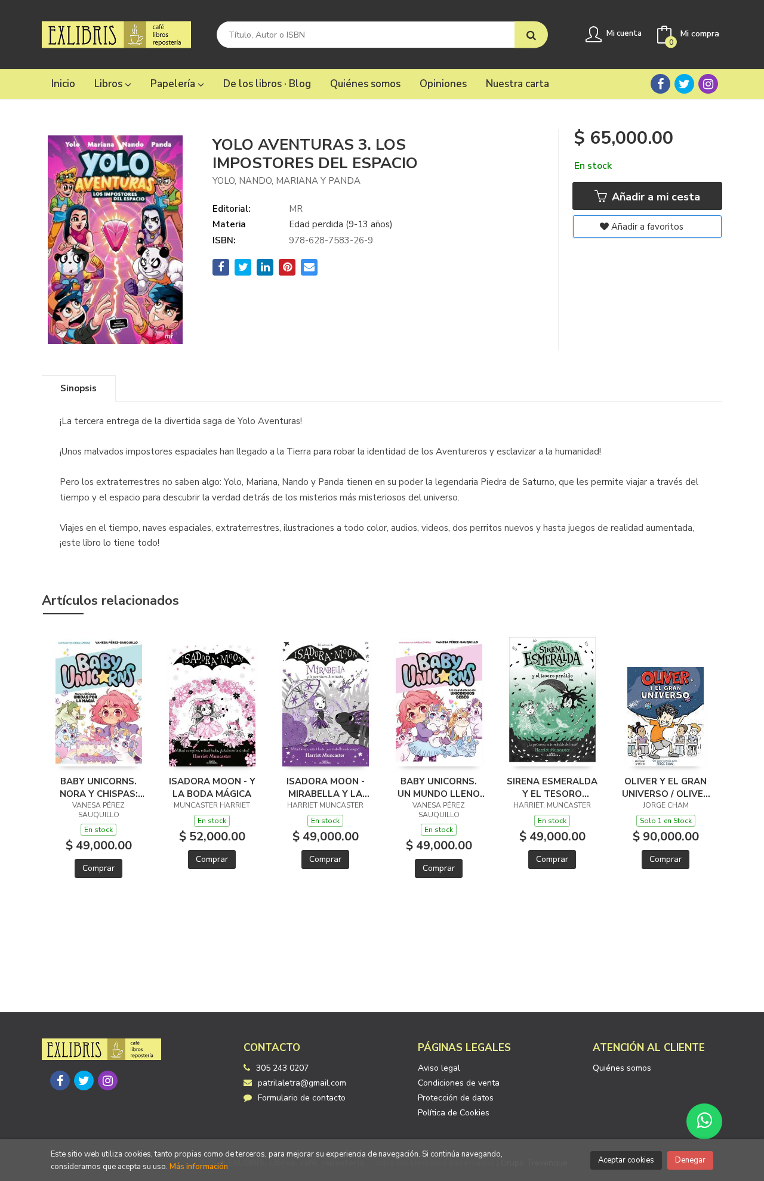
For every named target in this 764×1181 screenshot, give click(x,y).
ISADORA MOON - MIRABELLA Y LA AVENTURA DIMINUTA (325, 787)
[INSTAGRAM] (708, 84)
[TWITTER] (684, 84)
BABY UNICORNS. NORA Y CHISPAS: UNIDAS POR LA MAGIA (99, 787)
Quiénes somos (622, 1068)
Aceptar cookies (626, 1160)
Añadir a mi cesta (654, 197)
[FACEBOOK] (660, 84)
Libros (109, 84)
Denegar (690, 1160)
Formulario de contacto (302, 1097)
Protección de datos (456, 1097)
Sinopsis (78, 388)
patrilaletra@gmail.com (302, 1083)
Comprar (98, 868)
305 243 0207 (282, 1068)
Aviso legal (439, 1068)
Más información (199, 1166)
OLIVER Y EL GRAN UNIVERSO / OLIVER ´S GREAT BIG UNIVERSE (665, 787)
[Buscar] (531, 34)
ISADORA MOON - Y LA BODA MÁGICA (212, 787)
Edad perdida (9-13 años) (341, 224)
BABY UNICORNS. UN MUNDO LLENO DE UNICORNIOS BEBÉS (439, 787)
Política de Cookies (453, 1112)
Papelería (174, 84)
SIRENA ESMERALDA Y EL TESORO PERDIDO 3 (552, 787)
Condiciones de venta (459, 1083)
